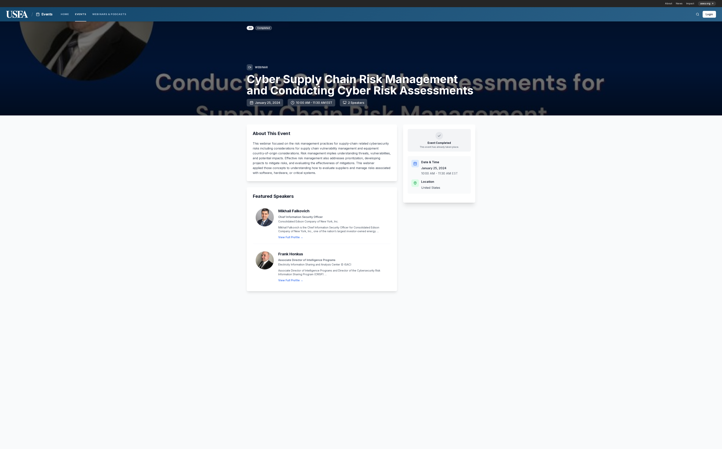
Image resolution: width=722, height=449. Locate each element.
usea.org (705, 3)
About (668, 3)
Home (65, 14)
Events (80, 14)
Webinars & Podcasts (109, 14)
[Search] (697, 14)
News (679, 3)
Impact (690, 3)
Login (709, 14)
